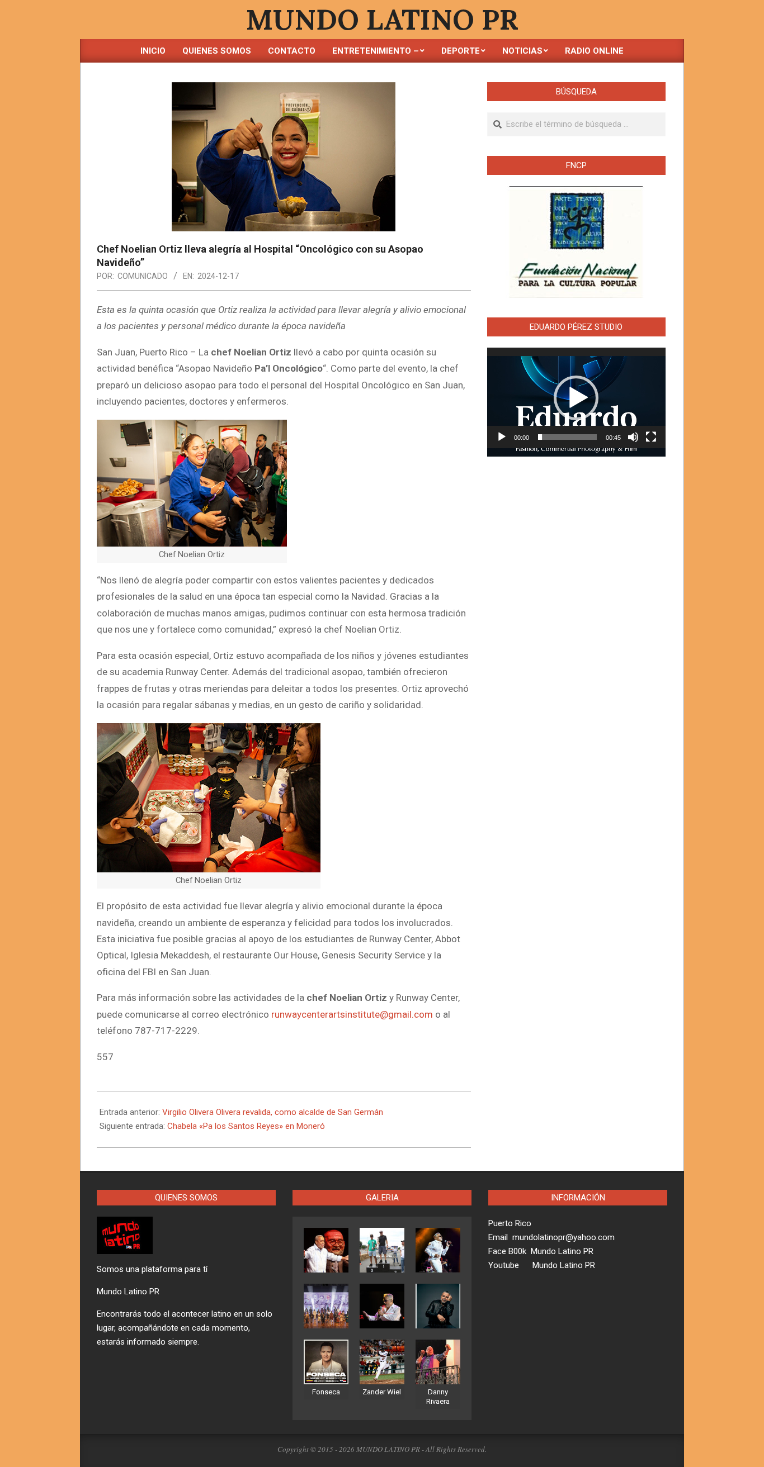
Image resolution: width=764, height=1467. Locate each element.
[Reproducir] (501, 437)
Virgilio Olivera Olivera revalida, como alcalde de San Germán (272, 1112)
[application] (576, 398)
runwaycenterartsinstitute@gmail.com (352, 1014)
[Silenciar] (633, 437)
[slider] (567, 437)
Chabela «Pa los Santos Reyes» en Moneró (246, 1126)
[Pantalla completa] (651, 437)
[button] (576, 398)
